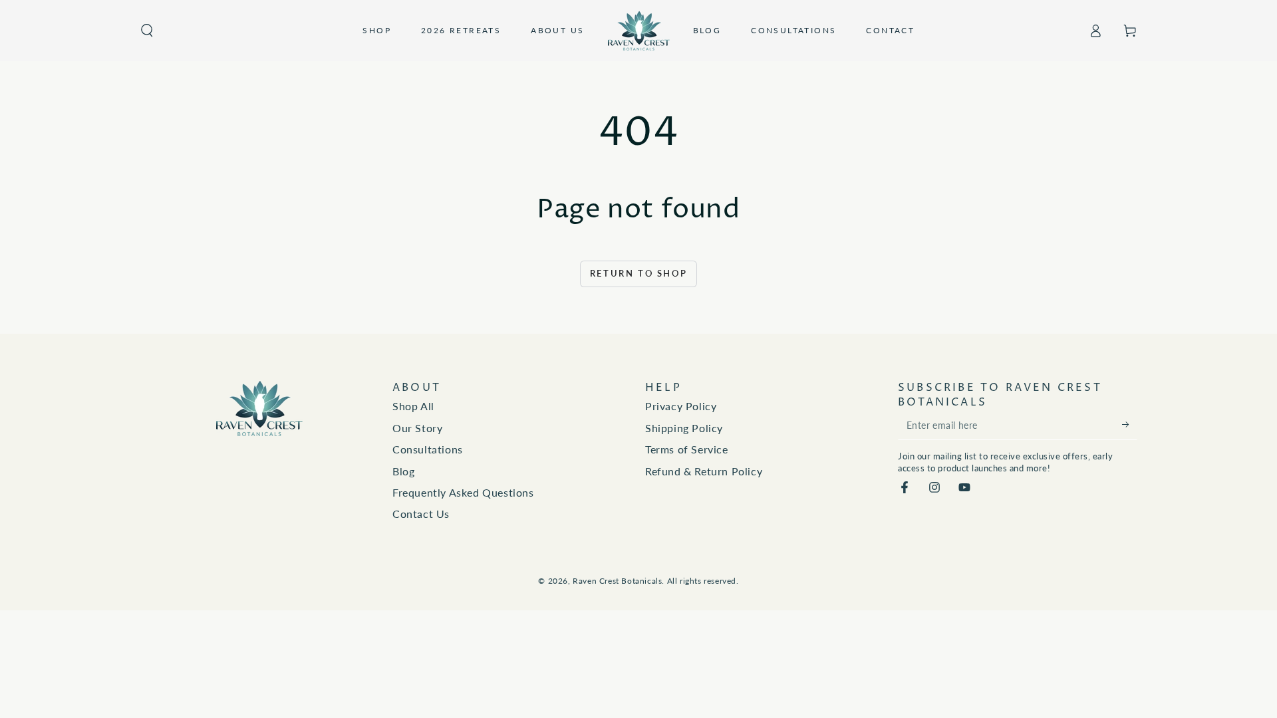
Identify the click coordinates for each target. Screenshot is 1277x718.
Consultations (427, 449)
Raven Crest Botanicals (617, 581)
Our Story (417, 427)
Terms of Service (686, 449)
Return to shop (638, 273)
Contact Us (421, 513)
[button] (147, 30)
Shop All (413, 406)
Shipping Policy (684, 427)
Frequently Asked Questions (463, 492)
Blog (403, 471)
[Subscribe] (1129, 424)
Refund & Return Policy (703, 471)
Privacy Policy (680, 406)
